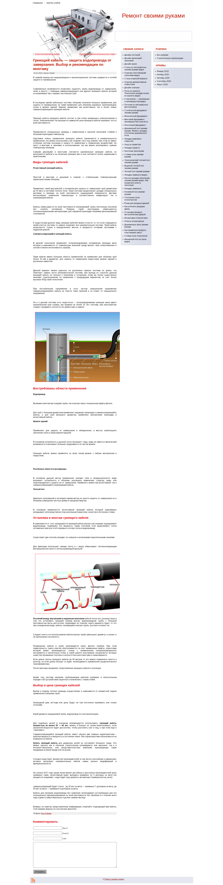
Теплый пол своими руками (137, 171)
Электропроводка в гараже (47, 54)
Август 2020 (162, 84)
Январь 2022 (163, 71)
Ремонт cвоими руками (153, 15)
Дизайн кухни (130, 64)
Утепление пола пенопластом (132, 198)
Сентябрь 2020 (164, 81)
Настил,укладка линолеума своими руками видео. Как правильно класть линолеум (137, 181)
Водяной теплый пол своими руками (134, 167)
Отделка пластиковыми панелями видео (135, 74)
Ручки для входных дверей (136, 203)
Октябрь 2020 (163, 78)
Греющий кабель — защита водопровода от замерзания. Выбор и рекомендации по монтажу (72, 64)
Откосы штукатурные (134, 221)
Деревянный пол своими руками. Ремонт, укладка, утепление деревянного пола (135, 132)
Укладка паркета (132, 148)
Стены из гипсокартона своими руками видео (135, 68)
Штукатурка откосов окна (136, 218)
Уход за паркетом (132, 144)
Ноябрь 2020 (163, 74)
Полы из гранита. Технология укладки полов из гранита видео (136, 93)
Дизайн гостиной (132, 55)
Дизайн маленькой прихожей (133, 59)
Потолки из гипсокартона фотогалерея (136, 106)
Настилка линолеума (134, 151)
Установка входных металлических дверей (135, 213)
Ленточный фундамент (135, 125)
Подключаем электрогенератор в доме (97, 54)
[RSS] (33, 880)
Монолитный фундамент (136, 116)
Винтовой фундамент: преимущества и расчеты (136, 120)
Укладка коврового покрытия (132, 140)
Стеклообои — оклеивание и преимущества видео (137, 100)
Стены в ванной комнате (135, 78)
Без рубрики (46, 813)
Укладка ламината (132, 188)
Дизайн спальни (131, 87)
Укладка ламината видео (135, 175)
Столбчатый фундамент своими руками (135, 111)
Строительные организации (170, 58)
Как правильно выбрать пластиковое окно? (135, 231)
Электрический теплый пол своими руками (137, 161)
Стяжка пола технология (135, 236)
